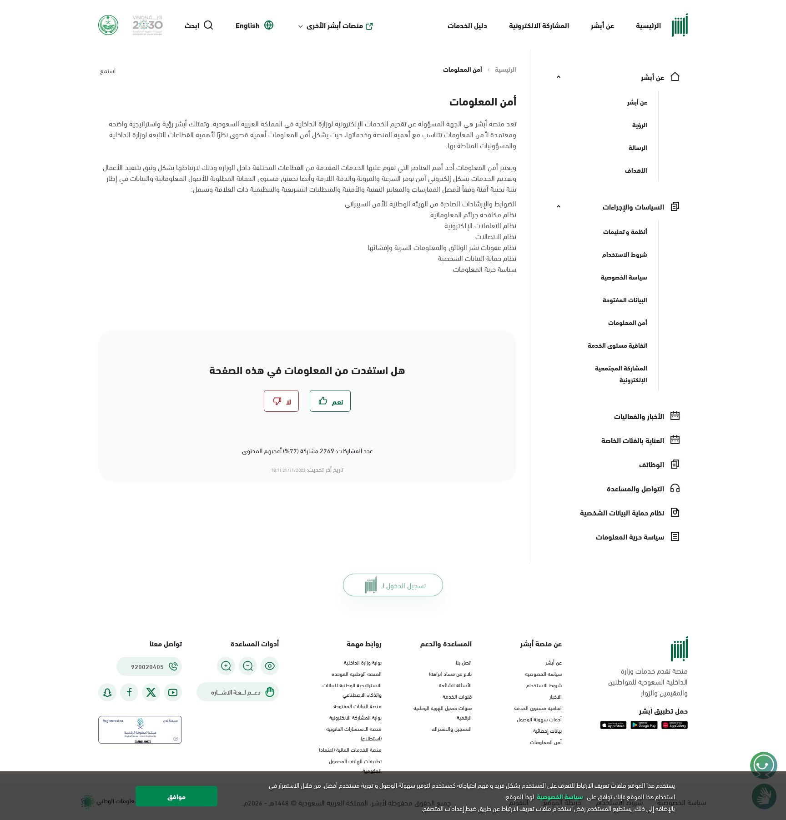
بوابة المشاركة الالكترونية (355, 717)
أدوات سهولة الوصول (539, 719)
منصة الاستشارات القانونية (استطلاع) (354, 733)
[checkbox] (330, 401)
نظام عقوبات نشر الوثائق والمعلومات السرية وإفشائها (442, 246)
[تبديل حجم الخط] (247, 665)
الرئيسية (648, 24)
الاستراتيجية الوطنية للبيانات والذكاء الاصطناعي (352, 689)
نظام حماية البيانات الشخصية (477, 257)
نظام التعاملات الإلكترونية (480, 224)
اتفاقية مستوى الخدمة (538, 707)
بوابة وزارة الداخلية (363, 662)
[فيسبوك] (129, 692)
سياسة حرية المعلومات (484, 268)
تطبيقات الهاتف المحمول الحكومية (355, 765)
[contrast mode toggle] (269, 665)
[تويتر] (151, 692)
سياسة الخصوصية (543, 673)
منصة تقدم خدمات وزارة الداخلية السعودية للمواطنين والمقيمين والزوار (648, 681)
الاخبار (555, 696)
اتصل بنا (464, 662)
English (248, 25)
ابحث (192, 25)
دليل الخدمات (467, 24)
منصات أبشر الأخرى (335, 25)
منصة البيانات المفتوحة (357, 705)
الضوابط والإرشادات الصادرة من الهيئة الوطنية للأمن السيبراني (430, 203)
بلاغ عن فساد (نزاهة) (450, 673)
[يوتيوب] (172, 692)
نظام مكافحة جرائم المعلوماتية (473, 213)
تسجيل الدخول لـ (404, 584)
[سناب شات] (107, 692)
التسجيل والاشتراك (452, 728)
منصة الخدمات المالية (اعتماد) (350, 749)
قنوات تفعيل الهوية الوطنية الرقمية (442, 712)
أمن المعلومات (546, 741)
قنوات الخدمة (457, 696)
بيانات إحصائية (547, 730)
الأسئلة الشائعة (455, 685)
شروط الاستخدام (544, 685)
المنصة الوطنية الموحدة (357, 673)
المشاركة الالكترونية (539, 24)
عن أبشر (602, 24)
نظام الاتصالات (495, 235)
